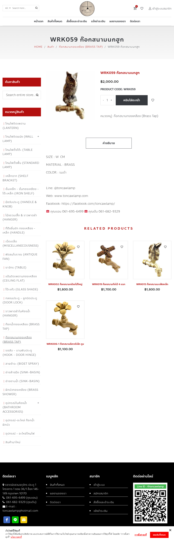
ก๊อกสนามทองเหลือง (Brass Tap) (81, 47)
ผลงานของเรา (58, 493)
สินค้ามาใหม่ (12, 442)
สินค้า (50, 47)
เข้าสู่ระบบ (99, 485)
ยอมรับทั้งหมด (159, 534)
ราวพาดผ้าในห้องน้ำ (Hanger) (16, 313)
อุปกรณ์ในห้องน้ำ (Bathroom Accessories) (15, 407)
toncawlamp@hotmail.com (20, 511)
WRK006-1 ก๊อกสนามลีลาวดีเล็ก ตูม (65, 344)
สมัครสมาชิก (100, 493)
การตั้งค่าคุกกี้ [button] (141, 535)
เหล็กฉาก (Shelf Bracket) (15, 178)
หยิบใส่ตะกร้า (131, 100)
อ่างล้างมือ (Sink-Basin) (22, 372)
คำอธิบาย (109, 143)
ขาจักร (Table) (16, 267)
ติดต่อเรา (55, 502)
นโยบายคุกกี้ (16, 537)
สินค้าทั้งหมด (57, 485)
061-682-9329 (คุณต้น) (21, 502)
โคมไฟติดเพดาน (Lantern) (14, 125)
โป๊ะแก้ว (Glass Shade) (21, 289)
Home (38, 47)
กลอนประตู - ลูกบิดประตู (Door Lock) (20, 300)
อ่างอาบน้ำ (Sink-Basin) (22, 381)
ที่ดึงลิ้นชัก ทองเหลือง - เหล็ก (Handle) (19, 230)
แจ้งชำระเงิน (100, 511)
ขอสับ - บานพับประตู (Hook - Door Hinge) (19, 352)
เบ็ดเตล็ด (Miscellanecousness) (21, 243)
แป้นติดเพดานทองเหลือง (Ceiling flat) (20, 278)
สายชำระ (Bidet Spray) (22, 364)
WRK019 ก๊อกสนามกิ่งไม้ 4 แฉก (108, 284)
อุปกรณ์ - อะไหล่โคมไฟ (20, 433)
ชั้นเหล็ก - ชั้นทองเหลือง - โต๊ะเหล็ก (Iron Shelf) (21, 191)
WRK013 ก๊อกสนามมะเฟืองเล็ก (152, 284)
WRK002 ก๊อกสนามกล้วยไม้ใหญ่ (65, 284)
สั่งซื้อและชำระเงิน (103, 502)
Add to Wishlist (152, 100)
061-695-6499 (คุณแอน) (21, 498)
